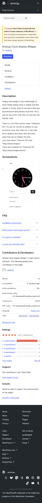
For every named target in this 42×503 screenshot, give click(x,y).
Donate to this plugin (10, 398)
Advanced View (8, 322)
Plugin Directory (8, 10)
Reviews (8, 71)
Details (7, 65)
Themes (25, 415)
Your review (7, 360)
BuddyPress (8, 462)
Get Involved (27, 431)
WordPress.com (9, 450)
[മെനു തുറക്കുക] (38, 3)
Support (7, 88)
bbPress (6, 458)
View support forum (10, 377)
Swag (25, 443)
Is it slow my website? (11, 237)
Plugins (25, 419)
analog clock (23, 316)
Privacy (5, 423)
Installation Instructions (11, 223)
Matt (5, 454)
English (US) (35, 311)
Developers (7, 439)
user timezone (34, 316)
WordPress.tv (9, 443)
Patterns (25, 423)
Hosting (5, 419)
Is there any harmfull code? (13, 244)
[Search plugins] (26, 18)
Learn (4, 431)
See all (37, 360)
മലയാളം (11, 472)
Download (8, 56)
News (4, 415)
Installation (9, 77)
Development (10, 82)
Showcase (26, 411)
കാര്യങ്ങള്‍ (27, 435)
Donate (26, 439)
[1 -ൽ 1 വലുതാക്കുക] (37, 164)
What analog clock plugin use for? (16, 230)
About (4, 411)
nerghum (8, 50)
